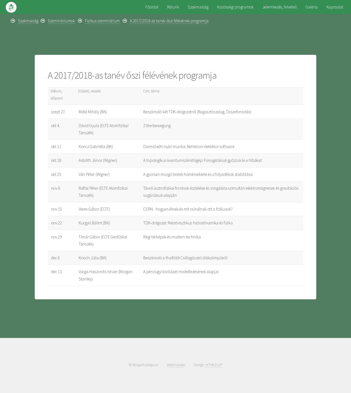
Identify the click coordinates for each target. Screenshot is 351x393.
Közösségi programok (235, 7)
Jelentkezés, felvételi (279, 7)
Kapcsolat (334, 7)
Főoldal (151, 7)
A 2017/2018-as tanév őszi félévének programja (169, 21)
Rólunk (173, 7)
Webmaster (176, 364)
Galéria (312, 7)
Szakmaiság (198, 7)
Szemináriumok (62, 21)
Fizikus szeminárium (103, 21)
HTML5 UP (214, 364)
